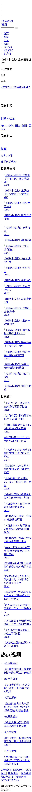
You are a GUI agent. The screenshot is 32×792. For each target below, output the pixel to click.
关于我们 (6, 769)
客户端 (7, 53)
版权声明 (13, 773)
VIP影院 (8, 50)
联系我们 (26, 773)
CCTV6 (8, 47)
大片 (6, 40)
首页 (6, 33)
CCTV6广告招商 (10, 780)
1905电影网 (7, 21)
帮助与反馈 (7, 776)
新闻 (6, 36)
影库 (6, 43)
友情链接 (21, 776)
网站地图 (18, 769)
